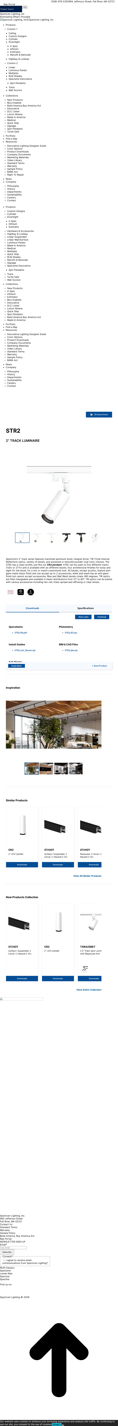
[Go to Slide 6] (95, 537)
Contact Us (6, 1224)
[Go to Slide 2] (37, 537)
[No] (63, 1425)
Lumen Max (6, 1273)
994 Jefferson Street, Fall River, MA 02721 (92, 1)
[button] (59, 494)
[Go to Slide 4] (66, 537)
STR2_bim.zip (71, 650)
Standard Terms (8, 1227)
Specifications (85, 608)
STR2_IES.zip (71, 632)
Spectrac (5, 1276)
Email (3, 1244)
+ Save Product (99, 666)
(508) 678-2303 (60, 1)
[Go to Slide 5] (81, 537)
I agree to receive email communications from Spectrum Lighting (25, 1261)
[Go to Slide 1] (22, 537)
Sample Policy (7, 1233)
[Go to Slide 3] (51, 537)
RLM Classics (7, 1267)
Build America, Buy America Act (17, 1235)
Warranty (5, 1230)
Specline (4, 1279)
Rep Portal (6, 1238)
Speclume (5, 1270)
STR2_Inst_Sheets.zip (25, 650)
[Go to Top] (59, 1418)
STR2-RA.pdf (21, 632)
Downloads (32, 608)
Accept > (57, 1424)
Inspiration (16, 666)
